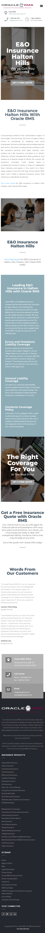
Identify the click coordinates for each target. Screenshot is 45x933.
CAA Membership (8, 803)
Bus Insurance (7, 821)
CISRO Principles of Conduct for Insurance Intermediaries (17, 892)
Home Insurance (8, 766)
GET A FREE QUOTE (22, 83)
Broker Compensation (9, 879)
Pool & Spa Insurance (9, 824)
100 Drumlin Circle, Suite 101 (17, 14)
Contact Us (5, 882)
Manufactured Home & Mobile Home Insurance (18, 840)
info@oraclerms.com (16, 20)
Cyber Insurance (7, 846)
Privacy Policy (7, 872)
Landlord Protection (9, 778)
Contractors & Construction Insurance (15, 812)
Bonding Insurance (8, 781)
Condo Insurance (8, 843)
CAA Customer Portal (9, 885)
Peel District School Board (11, 818)
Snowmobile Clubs (8, 793)
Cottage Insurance (8, 834)
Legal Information (8, 869)
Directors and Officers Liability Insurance (16, 837)
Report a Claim (7, 863)
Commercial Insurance (10, 769)
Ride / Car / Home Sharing (11, 787)
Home (4, 860)
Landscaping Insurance (10, 815)
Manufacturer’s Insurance (11, 809)
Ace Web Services (23, 929)
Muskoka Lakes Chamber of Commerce (16, 800)
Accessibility (6, 897)
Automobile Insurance (9, 763)
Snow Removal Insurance (11, 796)
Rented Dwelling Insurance (11, 830)
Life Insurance (7, 784)
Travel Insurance (8, 772)
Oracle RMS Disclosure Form (12, 875)
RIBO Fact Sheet (7, 888)
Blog (3, 866)
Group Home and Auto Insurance (13, 790)
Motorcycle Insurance (9, 775)
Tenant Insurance (8, 827)
